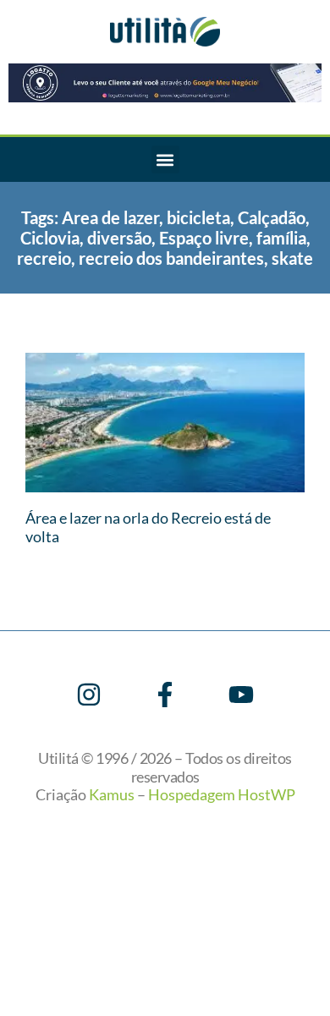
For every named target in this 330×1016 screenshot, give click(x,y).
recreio (44, 258)
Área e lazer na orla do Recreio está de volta (148, 527)
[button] (165, 159)
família (281, 238)
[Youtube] (241, 694)
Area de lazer (110, 217)
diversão (119, 238)
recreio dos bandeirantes (171, 258)
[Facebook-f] (165, 694)
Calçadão (271, 217)
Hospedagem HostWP (221, 794)
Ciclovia (50, 238)
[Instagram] (89, 694)
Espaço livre (204, 238)
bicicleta (198, 217)
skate (292, 258)
